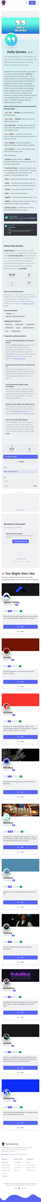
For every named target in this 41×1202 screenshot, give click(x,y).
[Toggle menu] (38, 3)
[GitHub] (25, 1188)
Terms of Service (31, 1168)
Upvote (21, 461)
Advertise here (20, 510)
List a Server (17, 1168)
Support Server (12, 471)
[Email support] (16, 1188)
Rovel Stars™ (5, 1154)
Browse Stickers (6, 1170)
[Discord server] (19, 1188)
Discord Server (31, 1170)
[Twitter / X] (22, 1188)
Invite (22, 631)
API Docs (16, 1170)
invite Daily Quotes (19, 358)
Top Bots (4, 1173)
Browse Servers (6, 1165)
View (22, 627)
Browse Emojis (6, 1168)
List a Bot (17, 1165)
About (28, 1162)
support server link (19, 411)
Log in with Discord (20, 541)
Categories (5, 1176)
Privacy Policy (30, 1165)
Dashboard (17, 1162)
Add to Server (12, 457)
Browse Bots (5, 1162)
